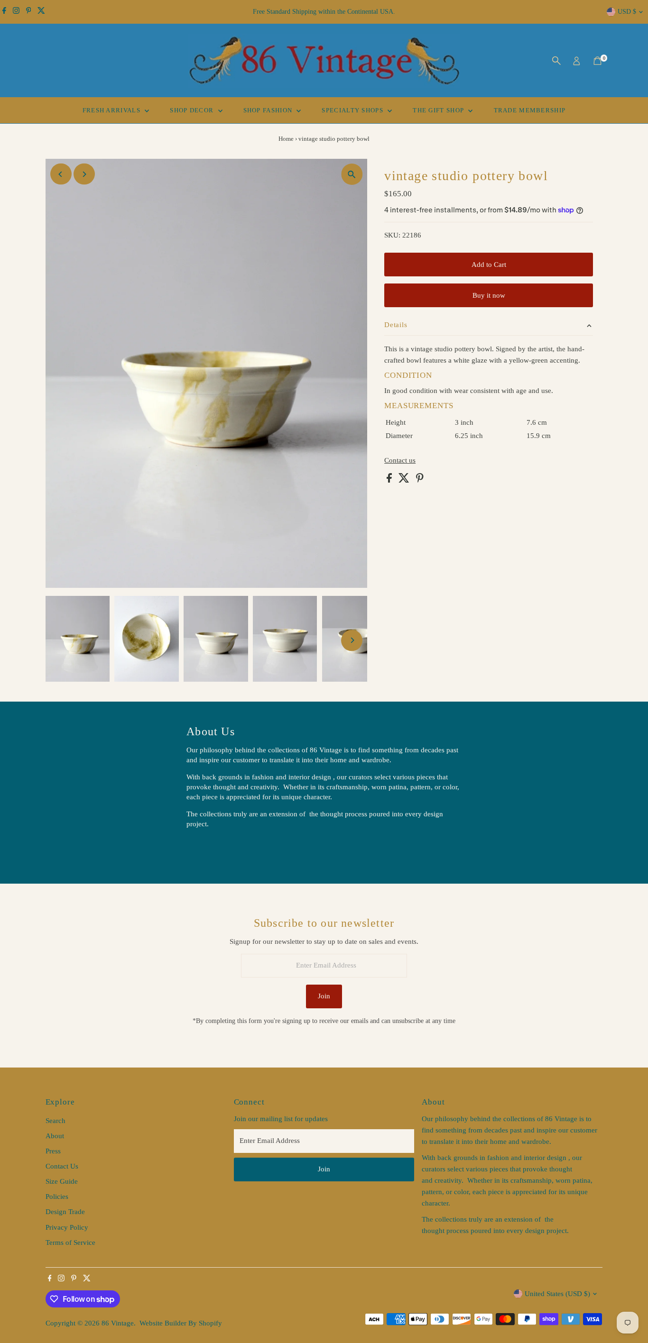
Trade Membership (530, 110)
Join (324, 996)
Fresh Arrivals (113, 110)
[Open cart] (597, 60)
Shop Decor (192, 110)
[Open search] (556, 60)
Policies (57, 1196)
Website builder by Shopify (180, 1323)
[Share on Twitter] (404, 480)
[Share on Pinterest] (420, 480)
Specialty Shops (353, 110)
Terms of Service (70, 1242)
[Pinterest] (29, 11)
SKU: (392, 235)
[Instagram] (16, 11)
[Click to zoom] (351, 174)
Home (286, 138)
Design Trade (65, 1211)
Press (53, 1151)
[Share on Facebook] (390, 480)
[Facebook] (4, 11)
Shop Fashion (269, 110)
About (55, 1136)
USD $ (627, 11)
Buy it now (488, 295)
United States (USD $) (557, 1293)
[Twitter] (41, 11)
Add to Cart (489, 264)
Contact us (400, 460)
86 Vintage (118, 1323)
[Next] (84, 174)
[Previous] (61, 174)
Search (55, 1120)
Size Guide (62, 1181)
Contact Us (62, 1166)
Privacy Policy (67, 1227)
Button (206, 847)
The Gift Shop (439, 110)
